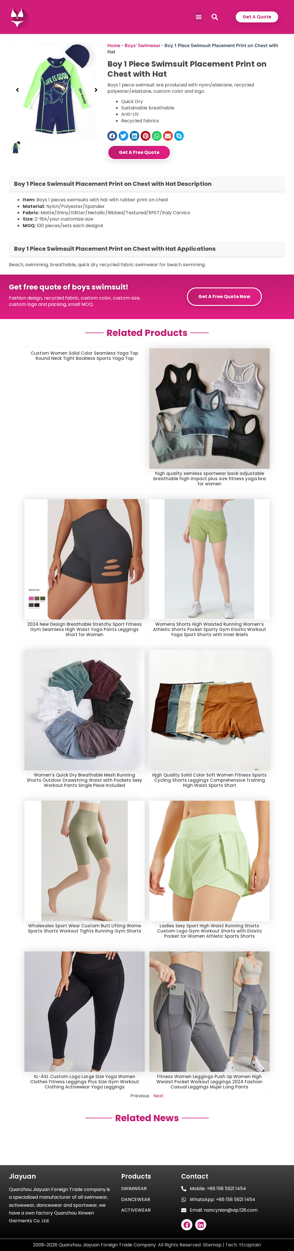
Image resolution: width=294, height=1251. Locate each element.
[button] (199, 17)
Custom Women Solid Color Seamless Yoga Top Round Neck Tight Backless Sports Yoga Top (84, 355)
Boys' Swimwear (142, 45)
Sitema (210, 1245)
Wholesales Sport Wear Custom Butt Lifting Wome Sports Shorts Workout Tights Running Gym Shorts (84, 928)
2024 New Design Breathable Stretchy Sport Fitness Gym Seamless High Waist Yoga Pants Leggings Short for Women (84, 629)
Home (113, 45)
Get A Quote (257, 16)
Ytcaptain (250, 1245)
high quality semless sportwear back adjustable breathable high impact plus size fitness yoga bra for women (209, 478)
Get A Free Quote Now (224, 296)
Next (158, 1095)
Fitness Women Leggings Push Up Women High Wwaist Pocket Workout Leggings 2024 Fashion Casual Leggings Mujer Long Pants (209, 1082)
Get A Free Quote (139, 152)
